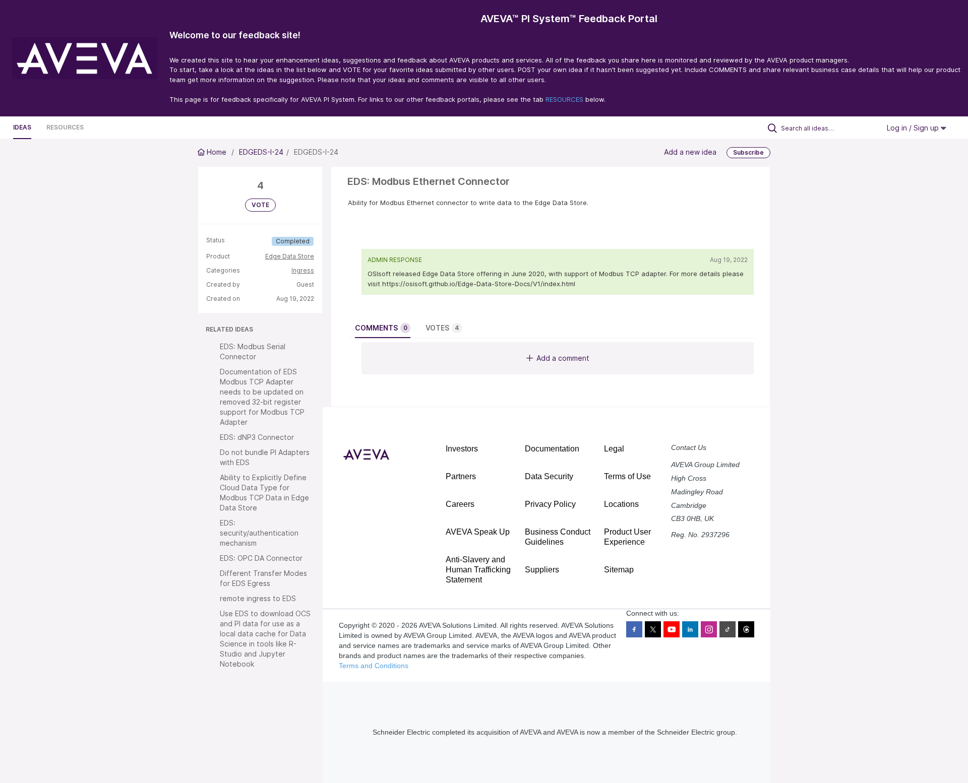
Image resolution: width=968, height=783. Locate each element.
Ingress (302, 270)
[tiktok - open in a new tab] (727, 629)
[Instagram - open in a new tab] (709, 629)
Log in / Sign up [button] (914, 127)
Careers (460, 504)
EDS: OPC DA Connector (261, 558)
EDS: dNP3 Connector (257, 437)
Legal (614, 448)
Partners (461, 476)
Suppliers (542, 569)
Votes (442, 327)
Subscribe (748, 152)
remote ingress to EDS (258, 598)
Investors (462, 448)
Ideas (22, 127)
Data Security (549, 476)
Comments (381, 327)
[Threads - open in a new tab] (746, 629)
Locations (621, 504)
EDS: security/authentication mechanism (259, 532)
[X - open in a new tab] (653, 629)
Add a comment (562, 358)
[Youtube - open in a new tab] (671, 629)
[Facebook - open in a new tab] (634, 629)
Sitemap (619, 569)
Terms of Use (627, 476)
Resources (65, 127)
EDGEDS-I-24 (261, 152)
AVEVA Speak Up (478, 532)
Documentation (552, 448)
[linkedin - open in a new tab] (690, 629)
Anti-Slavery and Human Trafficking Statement (478, 569)
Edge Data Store (289, 256)
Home (216, 152)
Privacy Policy (550, 504)
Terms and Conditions (373, 666)
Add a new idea (690, 152)
